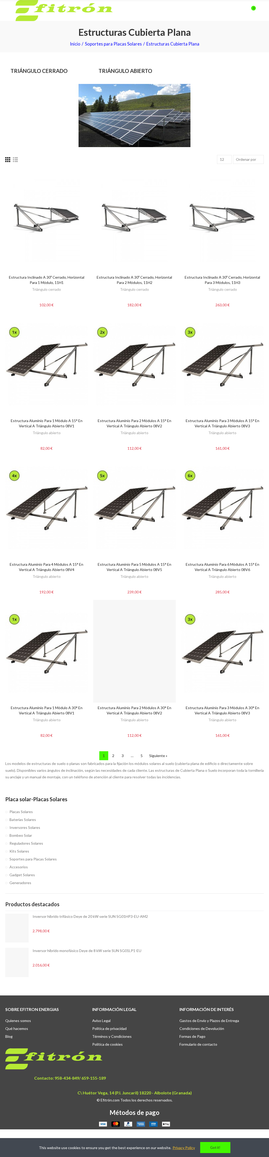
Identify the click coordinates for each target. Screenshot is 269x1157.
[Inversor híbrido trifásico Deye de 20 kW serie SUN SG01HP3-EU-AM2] (17, 928)
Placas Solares (21, 811)
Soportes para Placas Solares (33, 859)
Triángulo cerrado (46, 289)
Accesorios (18, 867)
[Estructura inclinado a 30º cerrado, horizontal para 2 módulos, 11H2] (134, 220)
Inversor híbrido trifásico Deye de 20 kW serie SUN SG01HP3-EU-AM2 (90, 916)
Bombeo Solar (20, 835)
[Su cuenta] (261, 10)
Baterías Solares (22, 819)
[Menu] (7, 10)
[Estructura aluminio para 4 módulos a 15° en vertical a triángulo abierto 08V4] (46, 507)
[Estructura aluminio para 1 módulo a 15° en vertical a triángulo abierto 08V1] (46, 364)
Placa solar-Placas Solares (36, 799)
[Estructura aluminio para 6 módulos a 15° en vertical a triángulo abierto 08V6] (222, 507)
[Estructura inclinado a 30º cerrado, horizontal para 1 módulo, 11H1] (46, 220)
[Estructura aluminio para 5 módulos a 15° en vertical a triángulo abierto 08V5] (134, 507)
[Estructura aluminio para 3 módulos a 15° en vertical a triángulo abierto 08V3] (222, 364)
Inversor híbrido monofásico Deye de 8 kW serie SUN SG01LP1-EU (87, 950)
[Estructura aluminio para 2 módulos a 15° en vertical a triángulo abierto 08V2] (134, 364)
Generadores (20, 882)
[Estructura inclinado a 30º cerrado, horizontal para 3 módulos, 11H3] (222, 220)
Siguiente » (158, 755)
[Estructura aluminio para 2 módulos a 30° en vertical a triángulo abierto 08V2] (134, 651)
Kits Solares (19, 851)
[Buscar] (242, 10)
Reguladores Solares (26, 843)
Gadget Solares (22, 875)
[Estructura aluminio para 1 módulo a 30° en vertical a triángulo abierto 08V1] (46, 651)
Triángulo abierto (47, 432)
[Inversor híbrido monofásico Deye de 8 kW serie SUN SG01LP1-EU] (17, 962)
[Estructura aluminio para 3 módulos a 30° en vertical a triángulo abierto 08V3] (222, 651)
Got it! (215, 1147)
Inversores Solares (24, 827)
